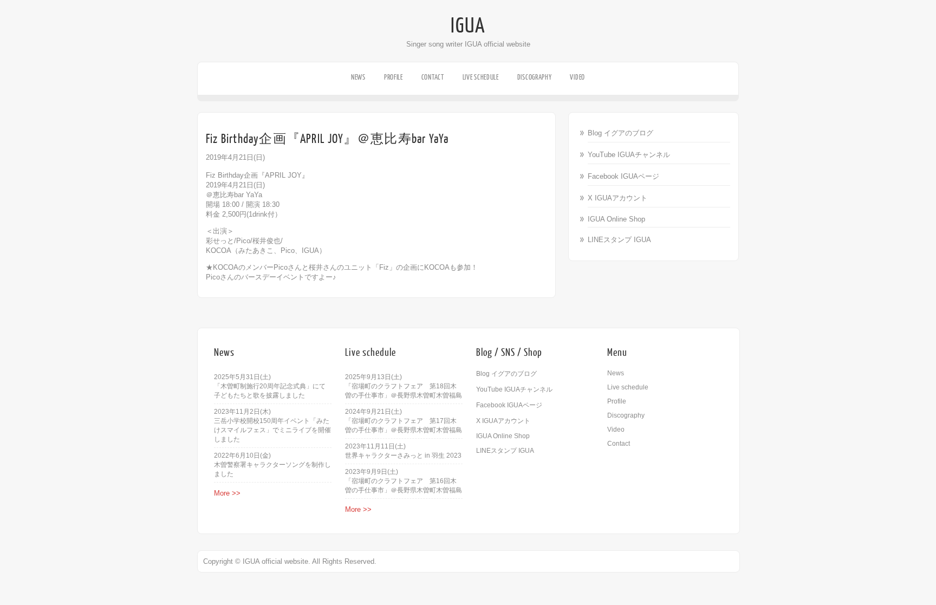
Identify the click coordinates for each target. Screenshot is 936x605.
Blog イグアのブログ (620, 133)
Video (577, 77)
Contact (432, 77)
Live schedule (481, 77)
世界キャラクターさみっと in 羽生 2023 (403, 455)
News (358, 77)
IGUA (468, 26)
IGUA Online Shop (616, 219)
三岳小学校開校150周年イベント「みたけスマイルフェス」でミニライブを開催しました (272, 430)
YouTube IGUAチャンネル (629, 155)
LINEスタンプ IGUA (619, 240)
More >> (227, 493)
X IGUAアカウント (617, 198)
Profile (393, 77)
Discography (534, 77)
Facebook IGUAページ (623, 176)
